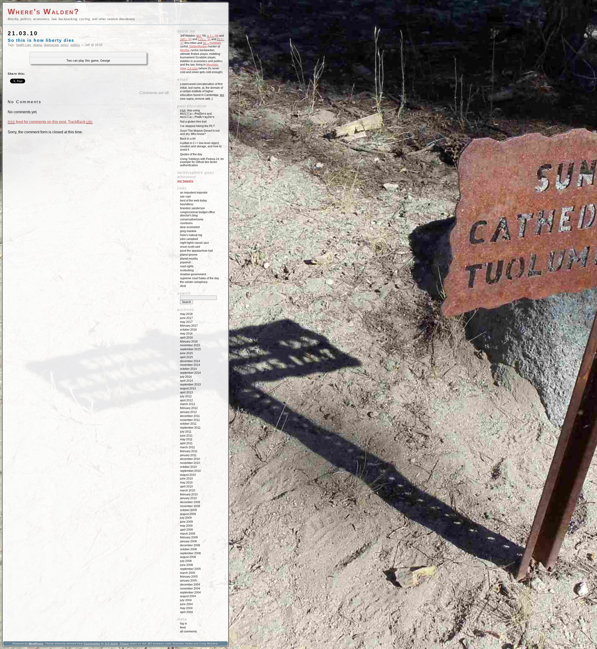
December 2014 (190, 361)
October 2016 (188, 329)
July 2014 (186, 376)
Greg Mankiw (188, 231)
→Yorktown (212, 43)
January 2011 (188, 455)
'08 (212, 35)
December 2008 (190, 545)
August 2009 (188, 514)
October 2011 (188, 423)
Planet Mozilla (189, 258)
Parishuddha (92, 643)
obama (37, 45)
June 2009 (186, 521)
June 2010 (186, 478)
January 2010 (188, 498)
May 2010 (186, 482)
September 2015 (190, 349)
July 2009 (186, 517)
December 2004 (190, 584)
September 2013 (190, 384)
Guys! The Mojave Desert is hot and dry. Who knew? (199, 132)
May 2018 (186, 314)
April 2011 (186, 443)
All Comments (188, 631)
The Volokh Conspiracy (194, 282)
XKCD (183, 286)
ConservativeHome (191, 219)
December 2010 (190, 459)
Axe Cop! (185, 196)
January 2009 (188, 541)
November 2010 (190, 463)
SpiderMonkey (198, 46)
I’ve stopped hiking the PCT (197, 126)
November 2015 (190, 345)
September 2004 (190, 592)
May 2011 (186, 439)
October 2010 (188, 467)
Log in (183, 623)
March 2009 (187, 533)
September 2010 (190, 471)
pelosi (65, 45)
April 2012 (186, 400)
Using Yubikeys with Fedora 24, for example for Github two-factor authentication (202, 162)
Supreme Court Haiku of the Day (199, 278)
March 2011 (187, 447)
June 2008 (186, 565)
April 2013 (186, 392)
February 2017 (189, 325)
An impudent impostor (194, 192)
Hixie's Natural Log (191, 235)
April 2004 (186, 612)
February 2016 (189, 341)
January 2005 (188, 580)
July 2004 (186, 600)
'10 (186, 39)
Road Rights (187, 266)
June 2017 (186, 318)
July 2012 (186, 396)
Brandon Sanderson (192, 208)
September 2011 (190, 427)
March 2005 (187, 573)
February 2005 (189, 576)
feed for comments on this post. (37, 122)
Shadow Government (193, 274)
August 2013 (188, 388)
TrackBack (80, 122)
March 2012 (187, 404)
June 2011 (186, 435)
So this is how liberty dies (41, 40)
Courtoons (186, 223)
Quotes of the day (191, 154)
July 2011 (185, 431)
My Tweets (185, 181)
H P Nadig (111, 643)
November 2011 (190, 420)
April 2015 (186, 357)
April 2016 (186, 337)
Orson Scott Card (190, 246)
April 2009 (186, 529)
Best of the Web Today (193, 200)
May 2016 (186, 333)
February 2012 (189, 408)
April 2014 (186, 380)
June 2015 (186, 353)
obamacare (51, 45)
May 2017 (186, 322)
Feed (183, 627)
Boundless (186, 204)
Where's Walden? (44, 11)
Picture (124, 643)
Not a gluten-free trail (193, 121)
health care (23, 45)
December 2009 (190, 502)
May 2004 (186, 608)
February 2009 (189, 537)
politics (75, 45)
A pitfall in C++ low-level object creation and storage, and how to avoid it (201, 146)
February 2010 (189, 494)
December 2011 (190, 416)
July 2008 (186, 561)
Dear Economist (190, 227)
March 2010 (187, 490)
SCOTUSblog (187, 270)
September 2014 (190, 372)
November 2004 (190, 588)
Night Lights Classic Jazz (194, 242)
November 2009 (190, 506)
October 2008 (188, 549)
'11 (204, 39)
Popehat (185, 262)
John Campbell (189, 239)
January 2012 (188, 412)
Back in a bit (187, 138)
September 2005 (190, 569)
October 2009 (188, 510)
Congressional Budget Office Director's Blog (197, 214)
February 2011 (189, 451)
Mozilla (184, 50)
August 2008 (188, 557)
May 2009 (186, 525)
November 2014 (190, 365)
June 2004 (186, 604)
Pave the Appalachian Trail (196, 250)
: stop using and (197, 114)
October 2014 (188, 368)
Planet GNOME (189, 254)
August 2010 (188, 474)
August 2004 (188, 596)
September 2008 (190, 553)
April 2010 (186, 486)
